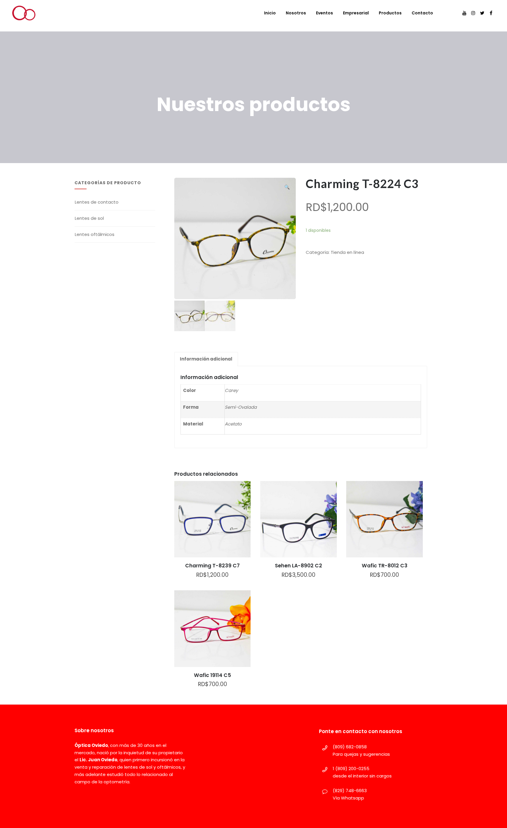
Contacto (422, 13)
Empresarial (356, 13)
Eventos (324, 13)
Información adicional (206, 359)
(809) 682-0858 (350, 747)
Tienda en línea (347, 252)
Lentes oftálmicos (94, 234)
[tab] (206, 359)
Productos (390, 13)
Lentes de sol (89, 218)
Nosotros (296, 13)
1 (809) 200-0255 (351, 768)
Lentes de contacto (97, 202)
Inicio (270, 13)
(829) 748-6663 (350, 790)
